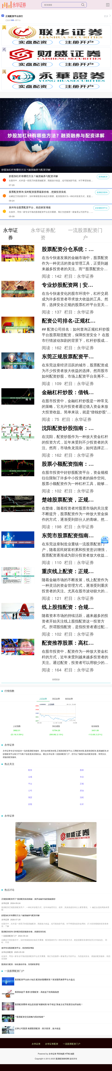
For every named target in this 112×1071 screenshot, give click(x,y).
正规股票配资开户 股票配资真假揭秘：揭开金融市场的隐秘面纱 (28, 899)
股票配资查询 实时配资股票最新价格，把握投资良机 (37, 191)
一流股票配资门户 (71, 1043)
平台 (30, 783)
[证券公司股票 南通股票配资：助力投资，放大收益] (8, 1030)
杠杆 (82, 804)
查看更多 (56, 679)
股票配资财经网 (62, 1058)
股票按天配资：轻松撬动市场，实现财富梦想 (20, 964)
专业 (82, 776)
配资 (30, 770)
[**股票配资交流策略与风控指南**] (8, 1018)
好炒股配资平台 (101, 208)
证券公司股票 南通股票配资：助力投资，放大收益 (38, 1028)
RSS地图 (60, 1053)
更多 (106, 16)
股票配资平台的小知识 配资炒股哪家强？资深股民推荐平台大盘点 (45, 979)
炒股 (30, 804)
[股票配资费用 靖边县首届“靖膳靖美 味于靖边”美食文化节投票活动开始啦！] (8, 1006)
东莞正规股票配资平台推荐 (73, 356)
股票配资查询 (102, 192)
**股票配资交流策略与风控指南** (30, 1016)
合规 (30, 776)
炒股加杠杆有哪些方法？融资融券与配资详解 (26, 169)
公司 (30, 790)
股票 (82, 770)
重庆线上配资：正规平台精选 (75, 571)
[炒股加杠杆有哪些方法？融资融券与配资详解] (56, 135)
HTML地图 (69, 1053)
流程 (82, 797)
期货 (30, 797)
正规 (82, 783)
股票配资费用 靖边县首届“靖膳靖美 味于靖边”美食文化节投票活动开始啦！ (49, 1004)
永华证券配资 (51, 1043)
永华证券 (36, 1043)
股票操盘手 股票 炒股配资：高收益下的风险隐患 (37, 991)
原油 (82, 790)
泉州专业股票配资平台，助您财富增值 (30, 207)
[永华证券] (14, 4)
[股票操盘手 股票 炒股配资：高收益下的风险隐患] (8, 994)
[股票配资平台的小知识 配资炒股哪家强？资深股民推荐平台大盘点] (8, 981)
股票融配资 (103, 176)
